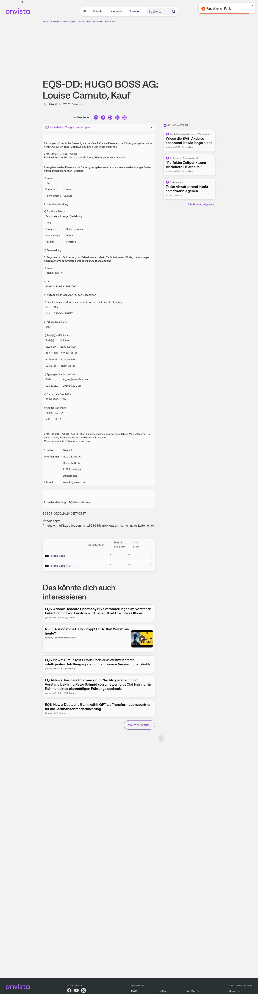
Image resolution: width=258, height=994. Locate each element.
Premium (136, 11)
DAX (134, 991)
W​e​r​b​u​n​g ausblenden (160, 48)
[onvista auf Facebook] (69, 991)
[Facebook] (103, 118)
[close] (252, 5)
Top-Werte (192, 991)
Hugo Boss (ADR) (62, 566)
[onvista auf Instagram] (83, 991)
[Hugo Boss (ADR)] (47, 566)
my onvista (116, 11)
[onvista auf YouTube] (76, 991)
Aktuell (97, 11)
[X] (117, 118)
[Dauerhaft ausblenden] (151, 127)
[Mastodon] (96, 118)
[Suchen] (174, 12)
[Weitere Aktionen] (150, 555)
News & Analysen (51, 21)
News (64, 21)
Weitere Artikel (139, 725)
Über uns (234, 991)
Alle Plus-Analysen (199, 204)
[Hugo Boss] (47, 556)
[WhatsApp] (110, 118)
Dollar (162, 991)
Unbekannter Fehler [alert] (219, 8)
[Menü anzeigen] (84, 11)
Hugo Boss (58, 556)
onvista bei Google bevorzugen (70, 127)
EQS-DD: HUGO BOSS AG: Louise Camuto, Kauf (93, 21)
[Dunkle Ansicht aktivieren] (22, 1)
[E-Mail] (124, 118)
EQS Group (50, 104)
